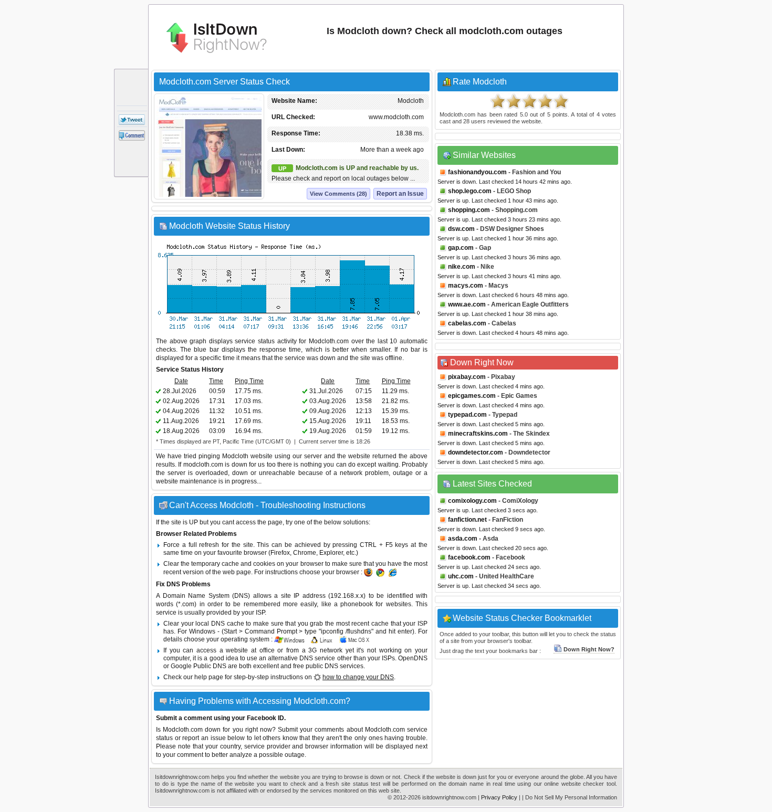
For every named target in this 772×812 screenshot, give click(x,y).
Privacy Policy (499, 797)
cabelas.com (467, 323)
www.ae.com (467, 304)
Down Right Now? (589, 649)
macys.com (465, 285)
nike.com (461, 266)
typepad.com (467, 414)
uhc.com (461, 576)
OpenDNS (412, 658)
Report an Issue (400, 193)
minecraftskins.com (478, 433)
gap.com (461, 247)
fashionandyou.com (477, 172)
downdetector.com (475, 452)
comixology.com (472, 500)
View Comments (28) (338, 194)
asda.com (462, 538)
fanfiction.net (467, 519)
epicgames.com (472, 395)
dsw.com (461, 229)
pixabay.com (467, 377)
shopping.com (469, 210)
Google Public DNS (198, 666)
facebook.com (469, 557)
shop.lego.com (470, 191)
